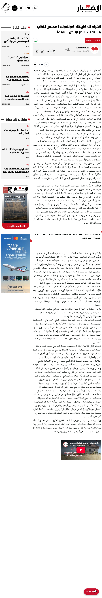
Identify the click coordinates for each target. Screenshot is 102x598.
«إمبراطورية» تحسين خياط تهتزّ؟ (18, 59)
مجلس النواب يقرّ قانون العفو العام (16, 131)
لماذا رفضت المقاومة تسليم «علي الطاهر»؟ (17, 78)
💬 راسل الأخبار (91, 591)
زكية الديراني (25, 65)
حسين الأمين (25, 85)
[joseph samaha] (5, 8)
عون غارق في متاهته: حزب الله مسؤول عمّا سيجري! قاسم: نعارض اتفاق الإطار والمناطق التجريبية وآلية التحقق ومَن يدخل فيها (16, 97)
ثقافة (26, 53)
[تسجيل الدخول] (21, 8)
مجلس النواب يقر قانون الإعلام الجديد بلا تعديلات (16, 170)
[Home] (89, 8)
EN (28, 8)
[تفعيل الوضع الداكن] (35, 8)
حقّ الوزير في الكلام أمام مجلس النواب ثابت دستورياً (15, 151)
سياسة (89, 40)
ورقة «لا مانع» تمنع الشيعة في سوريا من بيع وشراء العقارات (15, 39)
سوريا (27, 34)
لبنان (97, 40)
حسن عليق (82, 47)
